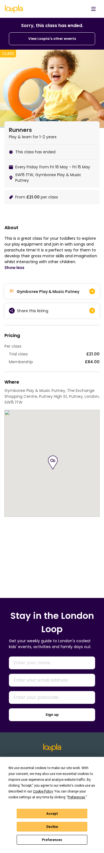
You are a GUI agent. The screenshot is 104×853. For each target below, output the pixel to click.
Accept (52, 814)
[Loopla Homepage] (13, 9)
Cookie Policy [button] (43, 791)
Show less (14, 267)
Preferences (52, 840)
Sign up (52, 714)
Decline (52, 827)
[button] (53, 462)
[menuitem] (93, 9)
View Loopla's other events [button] (52, 38)
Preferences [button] (76, 797)
